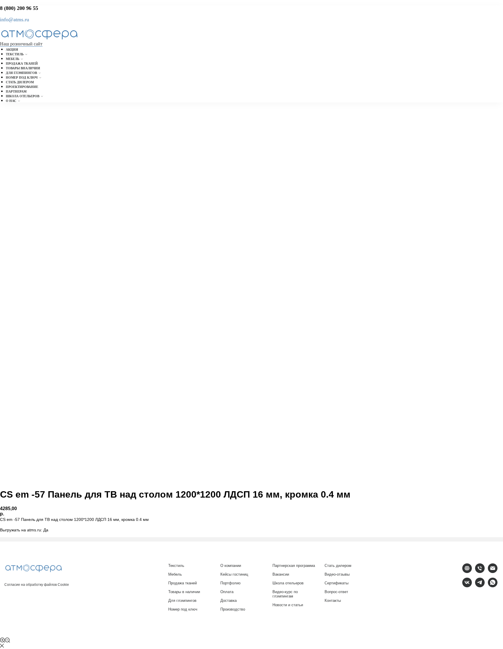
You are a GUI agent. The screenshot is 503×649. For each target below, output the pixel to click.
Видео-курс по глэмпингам (285, 594)
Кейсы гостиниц (234, 574)
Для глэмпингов (21, 73)
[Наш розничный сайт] (467, 571)
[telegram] (480, 585)
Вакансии (280, 574)
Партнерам (16, 91)
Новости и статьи (287, 605)
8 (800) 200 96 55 (19, 8)
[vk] (467, 585)
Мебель (12, 59)
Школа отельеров (22, 96)
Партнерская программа (293, 565)
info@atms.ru (14, 19)
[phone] (480, 571)
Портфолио (230, 583)
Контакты (333, 600)
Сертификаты (336, 583)
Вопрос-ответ (336, 592)
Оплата (226, 592)
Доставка (228, 600)
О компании (230, 565)
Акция (12, 49)
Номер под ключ (22, 77)
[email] (492, 571)
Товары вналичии (23, 68)
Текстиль (15, 54)
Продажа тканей (22, 63)
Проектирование (22, 87)
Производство (232, 609)
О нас (11, 100)
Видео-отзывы (337, 574)
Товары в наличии (184, 592)
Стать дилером (20, 82)
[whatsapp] (492, 585)
